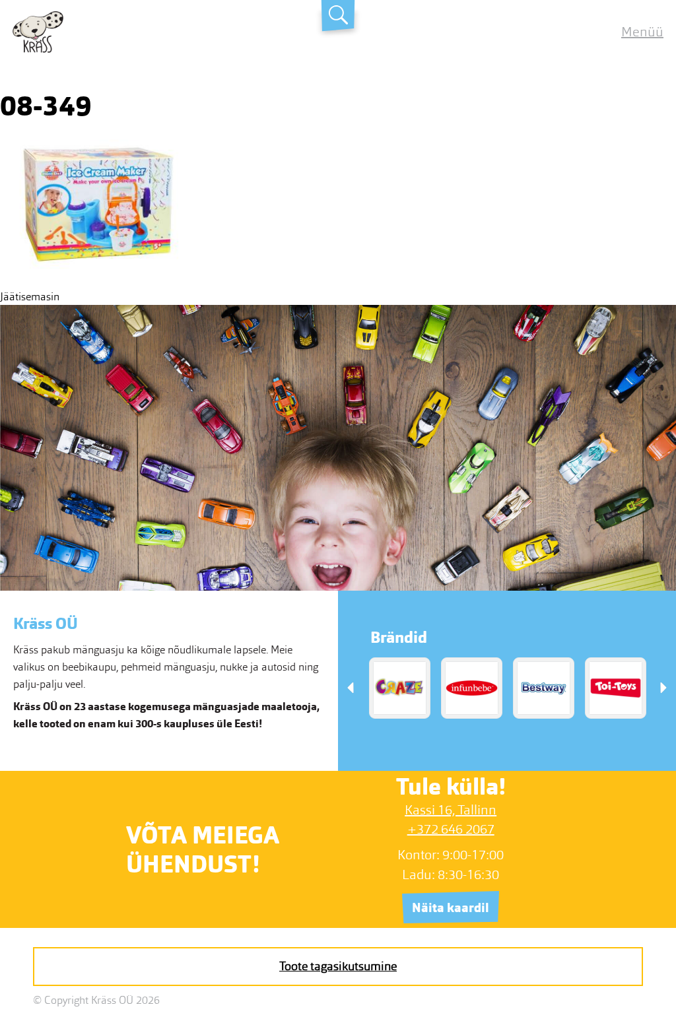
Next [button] (663, 688)
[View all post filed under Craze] (399, 688)
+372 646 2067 (450, 829)
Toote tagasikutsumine (338, 966)
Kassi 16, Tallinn (450, 809)
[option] (400, 688)
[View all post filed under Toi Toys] (615, 688)
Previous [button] (350, 688)
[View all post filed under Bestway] (543, 688)
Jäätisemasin (29, 297)
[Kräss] (38, 49)
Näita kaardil (450, 908)
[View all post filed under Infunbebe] (471, 688)
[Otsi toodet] (338, 25)
